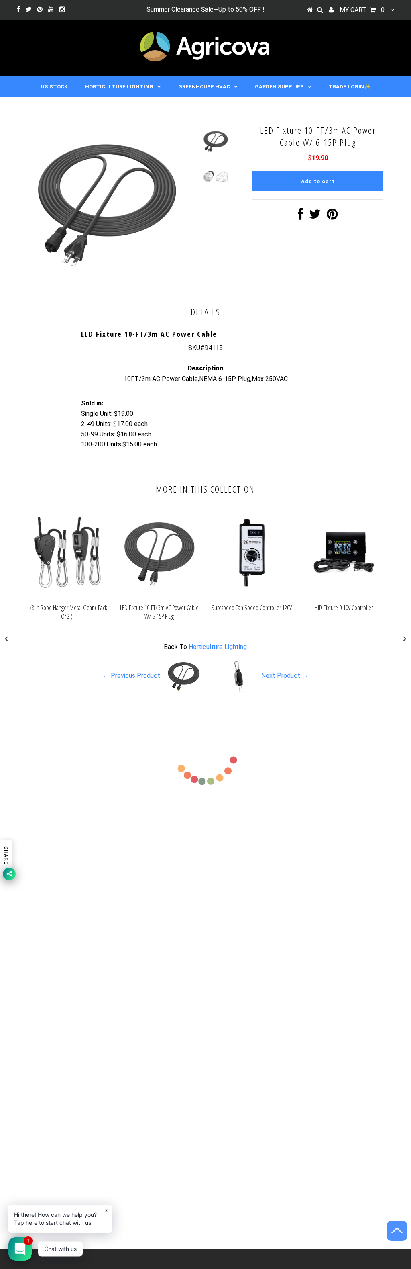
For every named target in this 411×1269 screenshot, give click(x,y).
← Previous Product (131, 676)
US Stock (54, 87)
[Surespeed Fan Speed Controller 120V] (252, 594)
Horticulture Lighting (119, 87)
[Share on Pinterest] (332, 216)
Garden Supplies (279, 87)
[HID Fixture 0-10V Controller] (344, 594)
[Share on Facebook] (300, 216)
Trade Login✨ (349, 87)
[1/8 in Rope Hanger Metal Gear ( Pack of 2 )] (67, 594)
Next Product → (284, 676)
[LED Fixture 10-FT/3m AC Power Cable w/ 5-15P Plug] (159, 594)
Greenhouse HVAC (204, 87)
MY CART (362, 10)
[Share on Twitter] (315, 216)
